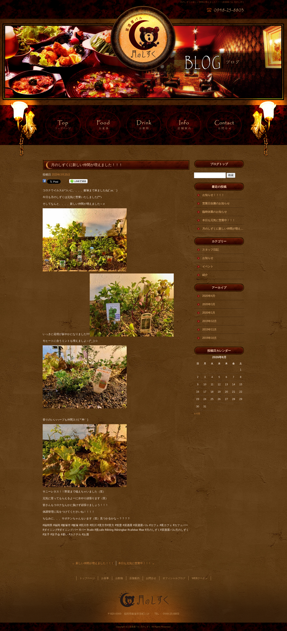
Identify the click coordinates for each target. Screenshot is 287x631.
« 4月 (197, 413)
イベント (207, 266)
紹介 (205, 274)
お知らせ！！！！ (213, 195)
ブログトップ (219, 164)
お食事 (103, 125)
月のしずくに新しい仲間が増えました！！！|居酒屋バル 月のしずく (212, 2)
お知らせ (207, 258)
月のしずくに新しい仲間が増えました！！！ (223, 228)
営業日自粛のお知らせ (216, 203)
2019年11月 (209, 329)
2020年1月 (208, 312)
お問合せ (224, 125)
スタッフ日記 (210, 249)
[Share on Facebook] (44, 181)
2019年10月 (209, 337)
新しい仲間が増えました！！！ (93, 563)
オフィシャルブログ (174, 578)
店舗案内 (184, 125)
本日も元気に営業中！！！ (136, 563)
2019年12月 (209, 321)
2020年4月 (208, 295)
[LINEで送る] (78, 181)
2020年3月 (208, 304)
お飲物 (143, 125)
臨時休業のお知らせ (214, 211)
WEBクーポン (200, 578)
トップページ (63, 125)
